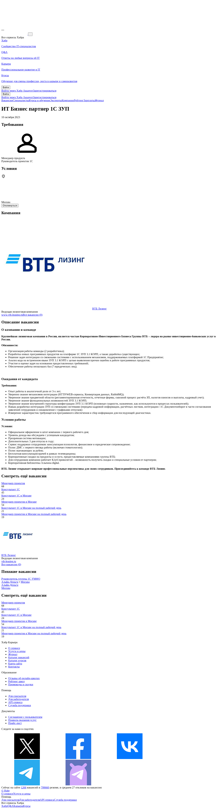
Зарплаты (89, 100)
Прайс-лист (15, 723)
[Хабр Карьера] (14, 34)
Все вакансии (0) (32, 314)
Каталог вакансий (18, 657)
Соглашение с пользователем (25, 717)
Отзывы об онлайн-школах (24, 678)
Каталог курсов (17, 660)
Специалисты (21, 100)
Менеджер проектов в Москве (19, 501)
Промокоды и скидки (20, 684)
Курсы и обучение (39, 100)
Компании (68, 100)
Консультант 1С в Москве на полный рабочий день (31, 507)
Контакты (14, 666)
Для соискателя (17, 696)
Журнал (99, 100)
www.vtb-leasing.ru (12, 314)
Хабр (4, 806)
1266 (23, 787)
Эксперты (56, 100)
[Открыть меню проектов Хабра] (2, 30)
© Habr (5, 790)
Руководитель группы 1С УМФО (20, 578)
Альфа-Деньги (9, 581)
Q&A (10, 806)
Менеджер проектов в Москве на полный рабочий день (33, 514)
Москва (25, 581)
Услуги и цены (16, 651)
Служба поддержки (19, 705)
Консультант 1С (10, 489)
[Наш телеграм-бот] (78, 784)
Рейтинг (79, 100)
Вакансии (7, 100)
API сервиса (15, 702)
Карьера (18, 806)
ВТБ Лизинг (99, 308)
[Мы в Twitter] (27, 758)
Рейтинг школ (16, 681)
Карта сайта (15, 663)
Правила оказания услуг (22, 720)
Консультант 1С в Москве (16, 495)
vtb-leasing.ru (8, 561)
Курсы (26, 806)
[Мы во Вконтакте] (129, 758)
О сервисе (14, 648)
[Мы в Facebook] (78, 758)
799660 (45, 787)
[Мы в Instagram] (181, 758)
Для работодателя (18, 699)
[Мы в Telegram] (27, 784)
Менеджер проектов (13, 483)
